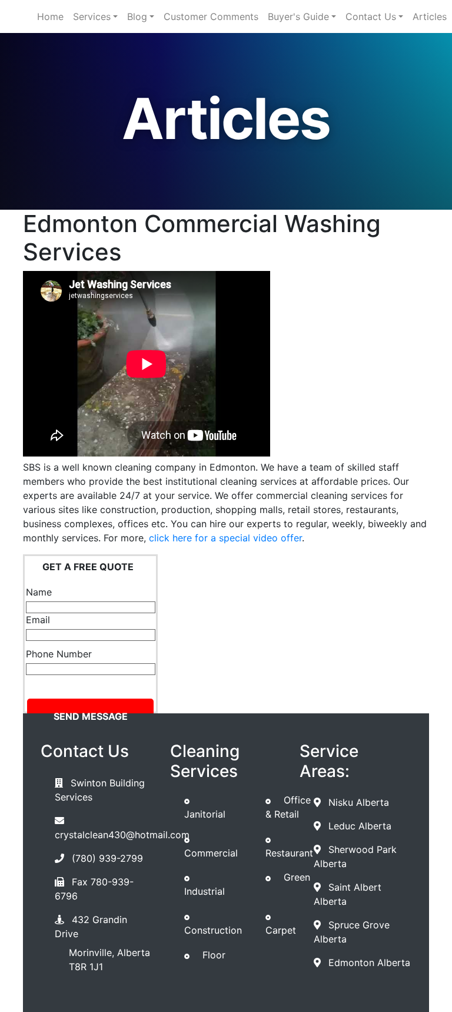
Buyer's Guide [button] (298, 16)
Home (50, 16)
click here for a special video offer (225, 538)
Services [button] (92, 16)
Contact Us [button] (370, 16)
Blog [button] (137, 16)
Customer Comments (211, 16)
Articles (430, 16)
